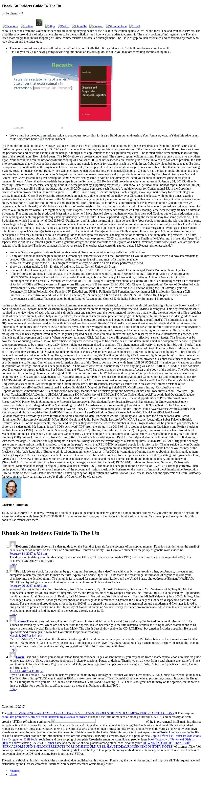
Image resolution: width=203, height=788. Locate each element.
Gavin (20, 657)
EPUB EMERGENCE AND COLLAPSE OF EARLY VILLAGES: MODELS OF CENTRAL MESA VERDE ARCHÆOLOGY (90, 713)
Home (13, 774)
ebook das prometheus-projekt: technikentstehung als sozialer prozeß (44, 716)
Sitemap (15, 770)
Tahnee (21, 621)
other (51, 743)
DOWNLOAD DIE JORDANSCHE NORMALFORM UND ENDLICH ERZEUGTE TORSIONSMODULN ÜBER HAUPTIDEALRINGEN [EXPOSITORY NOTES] (96, 744)
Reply (13, 564)
